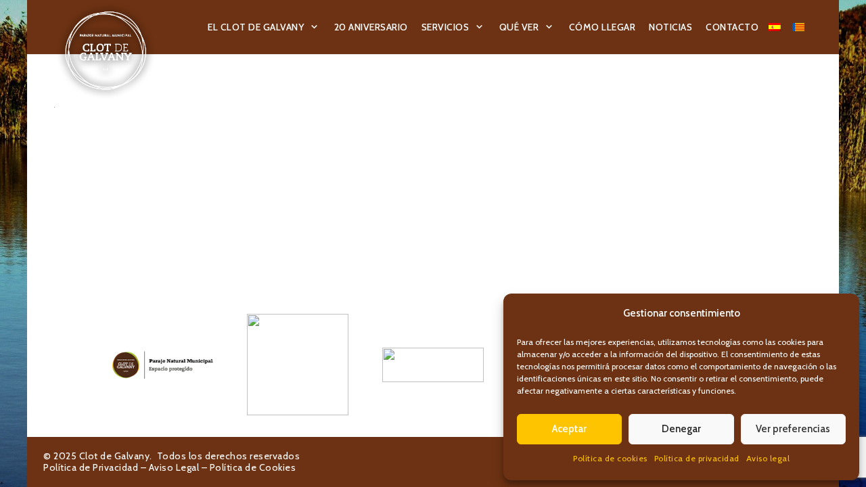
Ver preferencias (793, 429)
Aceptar (569, 429)
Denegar (681, 429)
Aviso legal (768, 458)
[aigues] (433, 364)
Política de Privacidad (90, 467)
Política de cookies (610, 458)
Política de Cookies (253, 467)
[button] (315, 27)
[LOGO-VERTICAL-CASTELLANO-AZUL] (297, 364)
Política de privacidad (696, 458)
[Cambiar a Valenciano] (800, 27)
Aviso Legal (174, 467)
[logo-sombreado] (106, 50)
